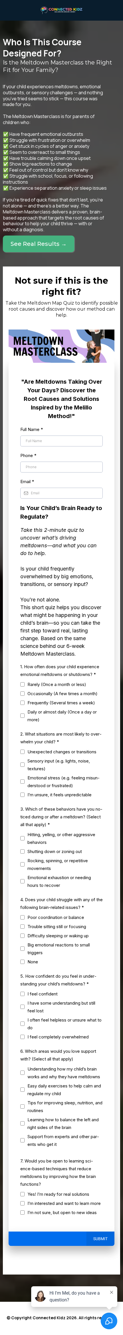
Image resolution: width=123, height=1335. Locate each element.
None (32, 962)
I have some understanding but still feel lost (61, 1006)
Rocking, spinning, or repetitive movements (57, 864)
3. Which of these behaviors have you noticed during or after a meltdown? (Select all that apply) (61, 816)
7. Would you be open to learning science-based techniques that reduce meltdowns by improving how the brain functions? (58, 1172)
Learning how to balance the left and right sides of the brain (63, 1123)
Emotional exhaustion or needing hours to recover (59, 881)
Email (27, 481)
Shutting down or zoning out (54, 851)
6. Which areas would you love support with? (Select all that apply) (58, 1055)
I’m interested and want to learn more (64, 1203)
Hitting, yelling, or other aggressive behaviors (61, 838)
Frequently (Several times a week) (61, 702)
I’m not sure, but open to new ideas (62, 1212)
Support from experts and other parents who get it (63, 1140)
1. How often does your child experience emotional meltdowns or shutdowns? (59, 670)
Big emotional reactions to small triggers (58, 948)
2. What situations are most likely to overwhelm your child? (61, 737)
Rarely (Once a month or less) (56, 684)
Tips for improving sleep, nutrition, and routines (64, 1106)
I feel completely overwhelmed (58, 1037)
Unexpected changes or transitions (61, 751)
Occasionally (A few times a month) (62, 693)
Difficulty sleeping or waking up (58, 935)
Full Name (31, 429)
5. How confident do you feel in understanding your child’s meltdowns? (58, 980)
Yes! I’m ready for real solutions (58, 1194)
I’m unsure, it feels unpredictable (59, 794)
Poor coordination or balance (55, 917)
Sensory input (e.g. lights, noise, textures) (58, 764)
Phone (28, 455)
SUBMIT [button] (100, 1238)
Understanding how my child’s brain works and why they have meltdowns (63, 1072)
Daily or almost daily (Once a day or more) (62, 715)
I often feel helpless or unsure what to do (64, 1023)
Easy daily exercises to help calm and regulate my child (64, 1089)
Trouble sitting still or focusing (56, 926)
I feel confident (42, 994)
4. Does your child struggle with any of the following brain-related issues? (61, 903)
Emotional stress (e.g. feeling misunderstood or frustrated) (63, 781)
